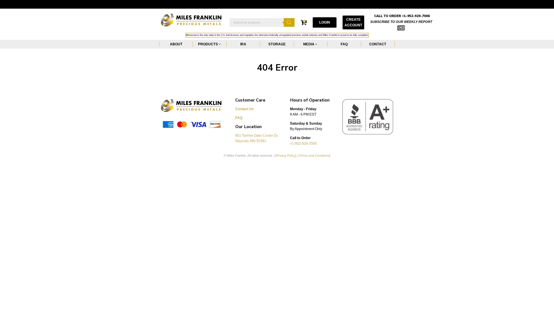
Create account (353, 22)
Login (324, 22)
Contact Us (244, 109)
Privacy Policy (285, 155)
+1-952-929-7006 (303, 143)
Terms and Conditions (314, 155)
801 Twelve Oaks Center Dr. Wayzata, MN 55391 (257, 138)
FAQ (238, 118)
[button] (209, 44)
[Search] (289, 22)
